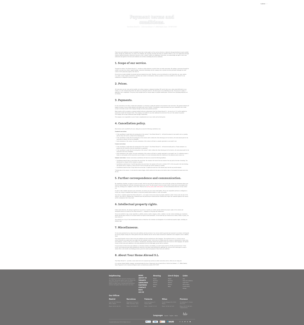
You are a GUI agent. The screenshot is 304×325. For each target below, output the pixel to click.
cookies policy (159, 186)
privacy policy (150, 186)
